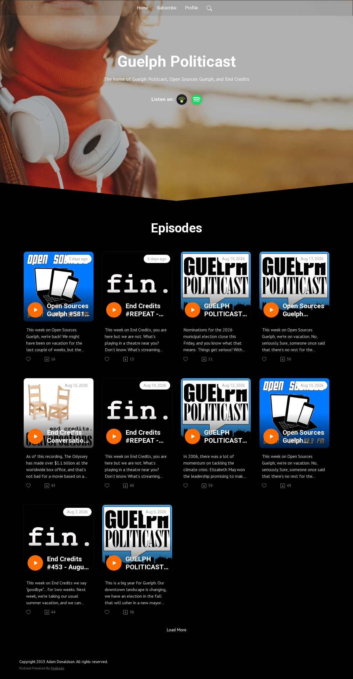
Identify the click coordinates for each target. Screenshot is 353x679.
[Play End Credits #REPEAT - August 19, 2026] (114, 310)
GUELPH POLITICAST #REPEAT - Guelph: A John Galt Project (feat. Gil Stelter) (145, 563)
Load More (176, 629)
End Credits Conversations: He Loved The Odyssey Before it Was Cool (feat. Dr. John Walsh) (69, 437)
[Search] (209, 8)
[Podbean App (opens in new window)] (181, 99)
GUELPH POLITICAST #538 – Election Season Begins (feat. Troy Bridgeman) (223, 310)
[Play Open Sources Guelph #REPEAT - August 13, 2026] (271, 310)
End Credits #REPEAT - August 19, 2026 (143, 310)
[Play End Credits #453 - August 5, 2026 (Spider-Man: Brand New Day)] (35, 563)
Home (142, 7)
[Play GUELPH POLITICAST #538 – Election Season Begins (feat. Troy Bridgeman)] (192, 310)
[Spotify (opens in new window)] (196, 99)
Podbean (57, 668)
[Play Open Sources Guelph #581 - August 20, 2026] (35, 310)
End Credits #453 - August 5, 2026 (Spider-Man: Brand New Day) (68, 563)
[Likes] (29, 359)
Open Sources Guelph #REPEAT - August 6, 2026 (303, 437)
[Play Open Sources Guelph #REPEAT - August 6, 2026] (271, 436)
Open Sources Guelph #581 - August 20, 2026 (68, 310)
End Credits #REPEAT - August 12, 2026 (143, 437)
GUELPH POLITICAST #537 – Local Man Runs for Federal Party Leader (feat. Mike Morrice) (225, 437)
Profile (191, 7)
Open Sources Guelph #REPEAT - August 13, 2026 (303, 310)
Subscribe (166, 7)
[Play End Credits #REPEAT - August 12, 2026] (114, 436)
